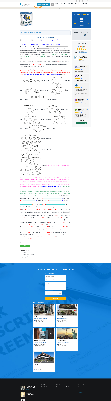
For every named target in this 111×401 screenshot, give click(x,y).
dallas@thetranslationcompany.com (40, 318)
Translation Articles (82, 398)
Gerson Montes (81, 84)
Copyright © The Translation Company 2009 (31, 32)
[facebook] (76, 1)
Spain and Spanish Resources (46, 8)
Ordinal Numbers (36, 40)
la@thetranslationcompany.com (63, 318)
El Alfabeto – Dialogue (26, 40)
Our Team (83, 15)
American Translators (70, 388)
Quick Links (43, 383)
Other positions (81, 388)
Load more (81, 120)
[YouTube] (81, 1)
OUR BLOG (80, 392)
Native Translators (69, 384)
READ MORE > (28, 389)
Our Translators (70, 383)
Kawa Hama (81, 109)
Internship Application (82, 386)
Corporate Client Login (45, 0)
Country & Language (82, 393)
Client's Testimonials (83, 52)
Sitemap (43, 388)
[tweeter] (78, 1)
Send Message (55, 298)
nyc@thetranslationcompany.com (63, 342)
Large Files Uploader (45, 386)
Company (77, 3)
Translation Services (60, 3)
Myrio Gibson (81, 99)
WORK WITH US (81, 383)
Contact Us (84, 3)
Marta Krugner (81, 75)
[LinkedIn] (79, 1)
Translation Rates (36, 0)
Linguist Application (82, 384)
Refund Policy (56, 386)
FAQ (55, 388)
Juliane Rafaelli (81, 66)
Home (21, 8)
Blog (61, 0)
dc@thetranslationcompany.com (40, 342)
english (87, 0)
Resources (65, 0)
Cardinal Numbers (45, 40)
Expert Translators (69, 386)
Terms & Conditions (58, 384)
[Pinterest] (82, 1)
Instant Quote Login (54, 0)
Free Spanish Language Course (57, 8)
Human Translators (70, 393)
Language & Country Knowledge (33, 8)
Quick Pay (43, 384)
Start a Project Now (43, 4)
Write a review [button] (83, 63)
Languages (70, 3)
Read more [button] (77, 94)
